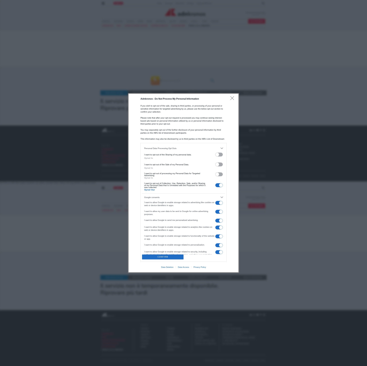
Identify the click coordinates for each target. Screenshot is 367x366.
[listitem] (183, 148)
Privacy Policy (200, 267)
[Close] (233, 99)
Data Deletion (167, 267)
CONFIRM (163, 257)
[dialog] (183, 182)
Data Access (183, 267)
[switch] (219, 154)
